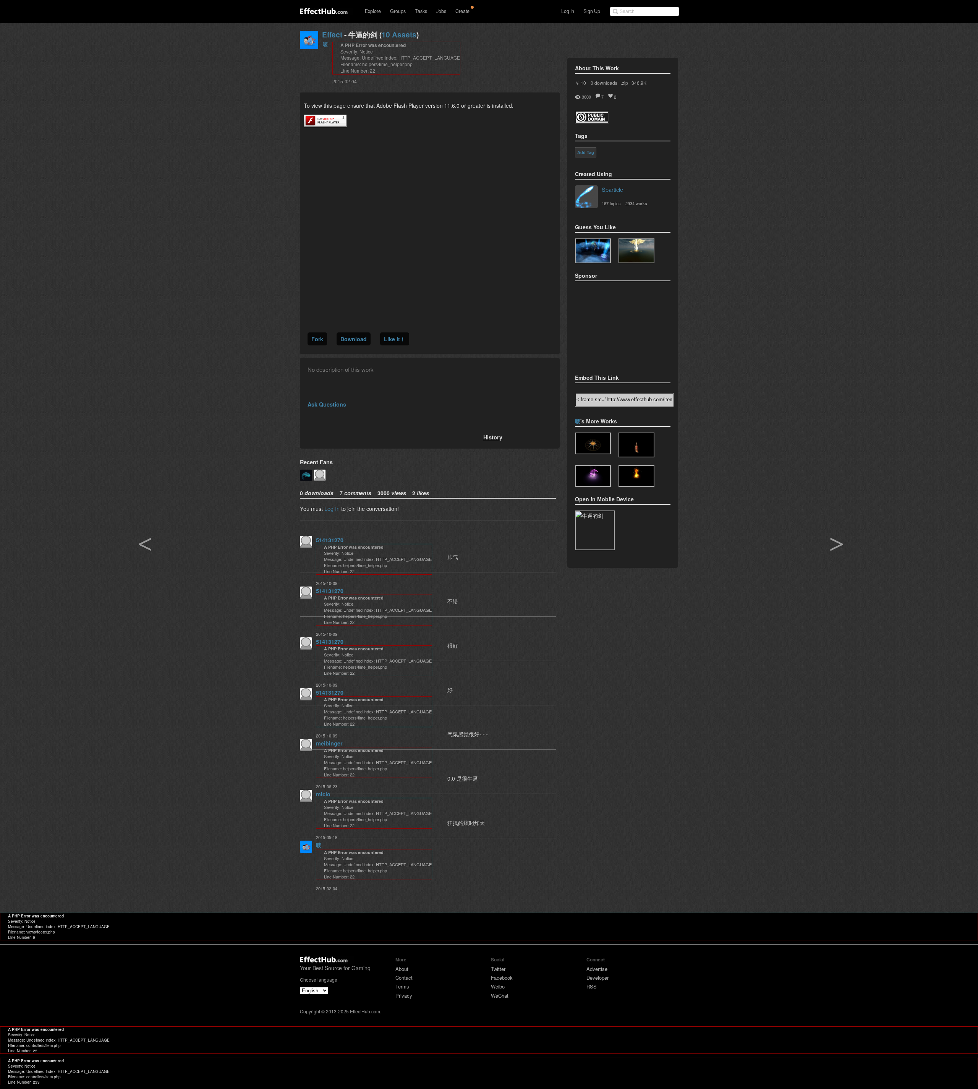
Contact (404, 977)
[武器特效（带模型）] (636, 445)
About (401, 968)
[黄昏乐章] (593, 443)
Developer (597, 977)
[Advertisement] (613, 325)
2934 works (636, 203)
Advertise (596, 968)
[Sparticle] (586, 197)
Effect (332, 34)
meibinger (329, 743)
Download (353, 339)
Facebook (502, 977)
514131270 (329, 540)
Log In (567, 11)
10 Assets (399, 34)
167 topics (611, 203)
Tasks (421, 11)
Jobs (441, 11)
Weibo (498, 986)
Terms (402, 986)
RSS (591, 986)
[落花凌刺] (593, 476)
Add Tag (585, 152)
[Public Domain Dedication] (592, 121)
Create (462, 11)
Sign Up (591, 11)
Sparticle (612, 189)
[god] (636, 250)
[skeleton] (593, 250)
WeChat (499, 995)
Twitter (498, 968)
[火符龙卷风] (636, 476)
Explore (373, 11)
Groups (398, 11)
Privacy (403, 995)
